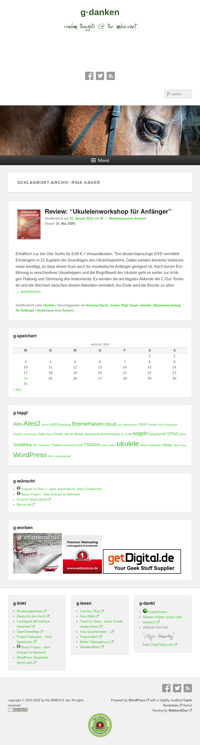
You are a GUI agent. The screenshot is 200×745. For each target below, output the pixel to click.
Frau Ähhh (87, 616)
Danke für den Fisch (31, 616)
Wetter (167, 445)
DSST (143, 424)
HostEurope (30, 434)
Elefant (153, 424)
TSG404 (91, 444)
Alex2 (32, 423)
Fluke (17, 434)
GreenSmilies (157, 612)
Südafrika (22, 444)
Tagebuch (44, 445)
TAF (35, 445)
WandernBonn (90, 647)
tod (80, 445)
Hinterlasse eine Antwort (127, 218)
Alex (17, 424)
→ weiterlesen (28, 292)
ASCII (54, 424)
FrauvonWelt (89, 637)
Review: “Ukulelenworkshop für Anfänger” (108, 211)
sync (183, 434)
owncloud (91, 434)
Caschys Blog (90, 611)
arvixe (45, 424)
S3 (122, 434)
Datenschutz (130, 424)
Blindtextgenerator (29, 611)
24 (26, 378)
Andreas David (97, 305)
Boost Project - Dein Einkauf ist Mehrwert (50, 494)
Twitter (100, 76)
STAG (173, 433)
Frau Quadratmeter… (95, 632)
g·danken (100, 12)
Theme (56, 445)
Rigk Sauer (129, 305)
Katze (49, 434)
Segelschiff (157, 434)
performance (110, 434)
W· (102, 218)
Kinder (58, 434)
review (115, 305)
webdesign (155, 445)
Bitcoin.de (24, 504)
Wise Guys (180, 445)
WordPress (30, 455)
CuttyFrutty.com (161, 644)
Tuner (104, 445)
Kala (41, 434)
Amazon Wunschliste (32, 499)
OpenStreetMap (28, 632)
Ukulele (48, 305)
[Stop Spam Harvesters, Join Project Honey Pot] (18, 710)
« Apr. (17, 389)
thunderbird (70, 445)
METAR (68, 434)
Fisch (161, 424)
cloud (110, 424)
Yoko (51, 456)
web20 (144, 445)
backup (65, 424)
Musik (78, 434)
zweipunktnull (62, 456)
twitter (112, 445)
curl (119, 424)
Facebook (89, 76)
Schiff (128, 434)
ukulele (145, 305)
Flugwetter (171, 424)
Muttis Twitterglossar (94, 642)
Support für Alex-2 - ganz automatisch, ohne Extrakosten (61, 489)
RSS (111, 76)
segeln (140, 433)
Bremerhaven (88, 424)
